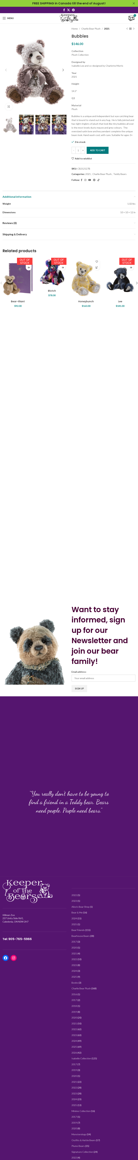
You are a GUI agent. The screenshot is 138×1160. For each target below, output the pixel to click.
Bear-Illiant (18, 301)
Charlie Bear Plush (90, 28)
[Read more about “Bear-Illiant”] (29, 267)
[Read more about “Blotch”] (63, 267)
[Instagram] (14, 958)
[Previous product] (127, 28)
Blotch (52, 290)
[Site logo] (69, 18)
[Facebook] (6, 958)
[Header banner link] (64, 3)
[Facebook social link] (64, 9)
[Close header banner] (134, 3)
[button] (97, 267)
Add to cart (97, 150)
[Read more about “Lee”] (131, 267)
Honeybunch (86, 301)
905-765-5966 (20, 939)
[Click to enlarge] (9, 107)
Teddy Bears (120, 174)
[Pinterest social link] (73, 9)
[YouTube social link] (89, 180)
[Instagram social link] (85, 180)
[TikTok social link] (98, 180)
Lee (120, 301)
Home (75, 28)
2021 (106, 28)
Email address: (79, 671)
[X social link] (68, 9)
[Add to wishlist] (97, 261)
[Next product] (133, 28)
